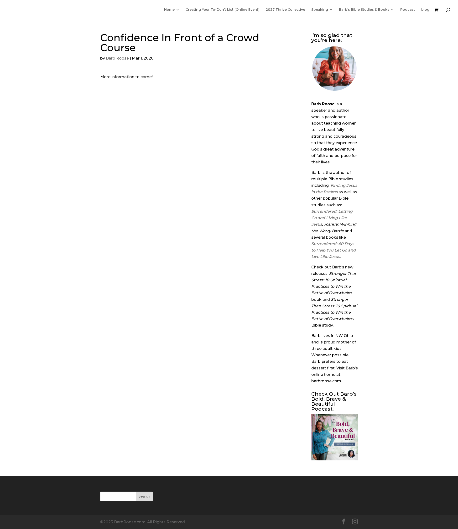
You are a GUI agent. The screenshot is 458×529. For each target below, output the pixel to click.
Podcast (407, 10)
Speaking (319, 10)
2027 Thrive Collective (285, 10)
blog (425, 10)
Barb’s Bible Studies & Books (364, 10)
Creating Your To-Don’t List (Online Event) (223, 10)
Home (169, 10)
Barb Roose (117, 58)
